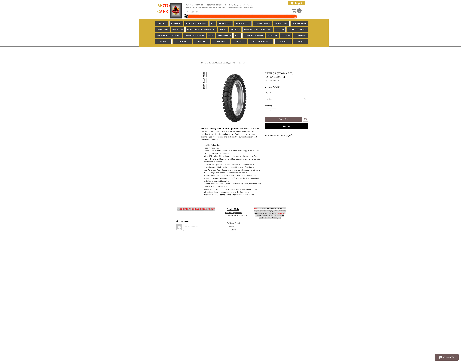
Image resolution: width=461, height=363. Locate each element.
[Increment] (274, 110)
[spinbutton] (271, 110)
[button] (297, 10)
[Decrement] (267, 110)
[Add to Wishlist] (305, 119)
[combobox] (286, 99)
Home (203, 63)
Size (268, 93)
